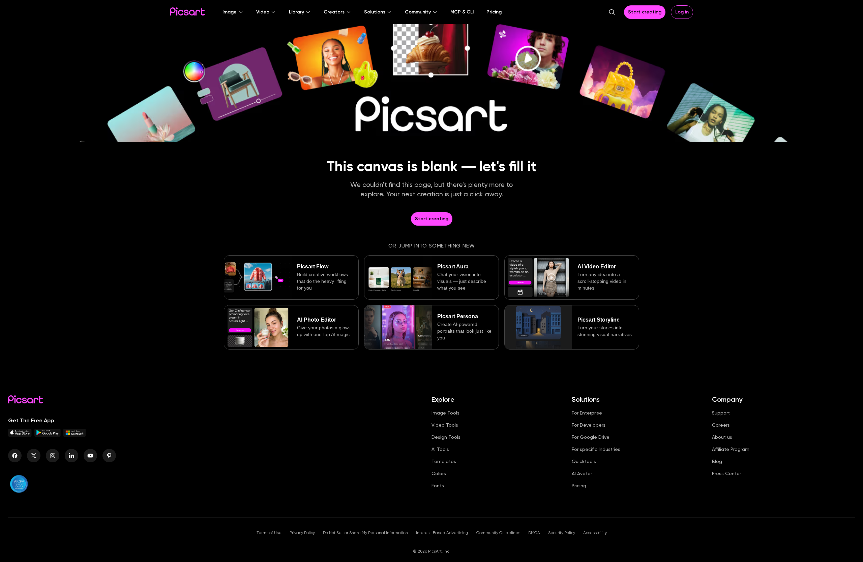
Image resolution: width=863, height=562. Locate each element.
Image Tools (445, 413)
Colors (439, 473)
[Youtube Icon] (90, 455)
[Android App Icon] (47, 435)
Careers (721, 425)
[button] (232, 12)
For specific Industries (596, 449)
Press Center (726, 473)
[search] (612, 12)
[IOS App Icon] (20, 435)
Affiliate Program (730, 449)
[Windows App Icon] (74, 435)
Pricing (579, 485)
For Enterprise (587, 413)
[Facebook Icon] (15, 455)
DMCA (534, 532)
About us (722, 437)
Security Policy (561, 532)
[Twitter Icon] (33, 455)
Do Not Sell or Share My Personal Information (365, 532)
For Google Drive (590, 437)
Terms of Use (269, 532)
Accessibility (595, 532)
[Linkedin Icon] (71, 455)
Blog (717, 461)
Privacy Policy (302, 532)
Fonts (438, 485)
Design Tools (446, 437)
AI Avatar (582, 473)
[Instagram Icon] (52, 455)
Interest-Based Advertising (442, 532)
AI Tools (440, 449)
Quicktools (584, 461)
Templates (444, 461)
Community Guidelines (498, 532)
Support (721, 413)
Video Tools (445, 425)
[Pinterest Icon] (109, 455)
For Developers (588, 425)
